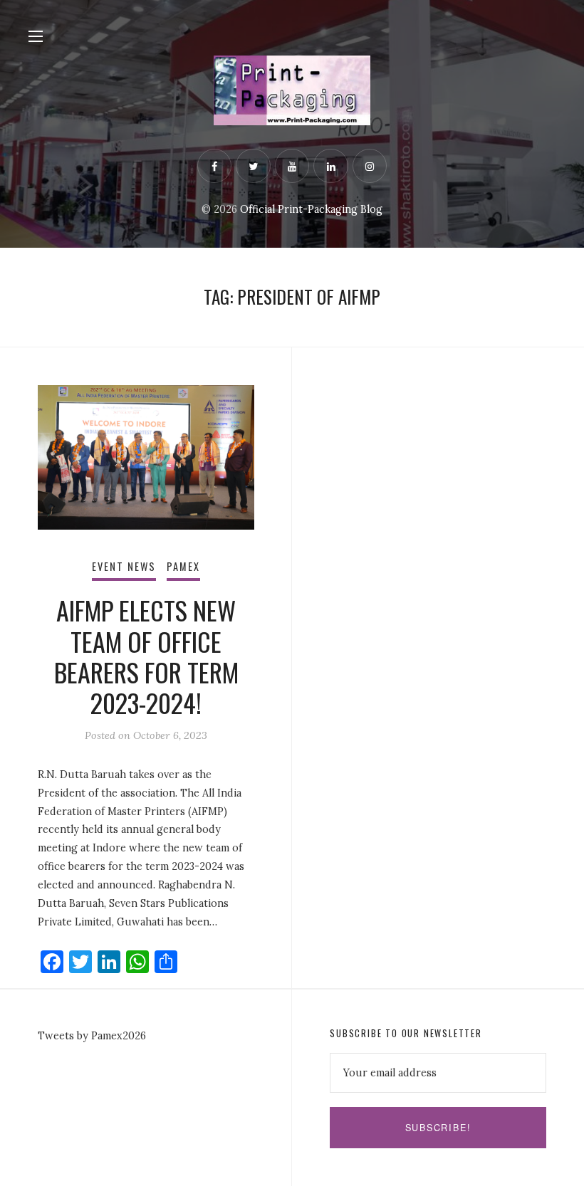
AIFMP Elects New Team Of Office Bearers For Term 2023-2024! (146, 656)
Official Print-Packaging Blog (311, 209)
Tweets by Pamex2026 (92, 1035)
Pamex (183, 566)
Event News (124, 566)
